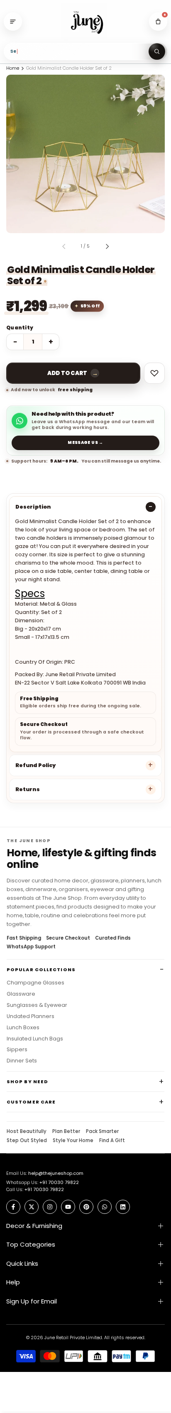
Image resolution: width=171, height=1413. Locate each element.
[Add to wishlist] (154, 373)
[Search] (157, 51)
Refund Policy (35, 765)
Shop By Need (27, 1081)
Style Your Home (73, 1140)
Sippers (17, 1049)
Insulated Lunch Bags (35, 1038)
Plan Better (66, 1131)
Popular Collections (41, 969)
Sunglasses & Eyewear (37, 1005)
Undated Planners (30, 1016)
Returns (27, 789)
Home (12, 68)
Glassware (21, 994)
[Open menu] (13, 21)
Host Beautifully (26, 1131)
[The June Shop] (85, 21)
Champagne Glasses (35, 982)
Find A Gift (112, 1140)
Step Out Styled (27, 1140)
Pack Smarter (102, 1131)
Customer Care (31, 1102)
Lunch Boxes (23, 1027)
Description (33, 506)
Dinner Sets (22, 1060)
